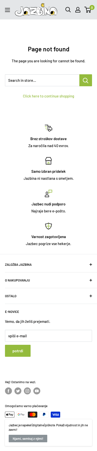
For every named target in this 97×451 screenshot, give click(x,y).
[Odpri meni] (7, 10)
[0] (88, 10)
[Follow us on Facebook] (8, 390)
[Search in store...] (85, 80)
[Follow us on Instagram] (27, 390)
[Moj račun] (77, 9)
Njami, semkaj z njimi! (28, 439)
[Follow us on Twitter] (17, 390)
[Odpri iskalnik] (68, 9)
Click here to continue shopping (48, 96)
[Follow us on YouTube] (36, 390)
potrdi (17, 350)
